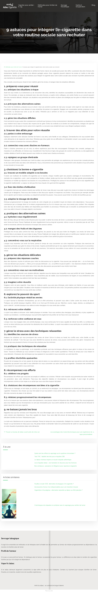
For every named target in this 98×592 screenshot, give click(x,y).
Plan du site (49, 591)
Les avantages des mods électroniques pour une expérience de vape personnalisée (71, 433)
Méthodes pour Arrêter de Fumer (47, 6)
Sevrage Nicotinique (65, 6)
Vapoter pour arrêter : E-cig (26, 6)
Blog (93, 5)
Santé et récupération (80, 6)
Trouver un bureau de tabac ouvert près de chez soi (23, 432)
